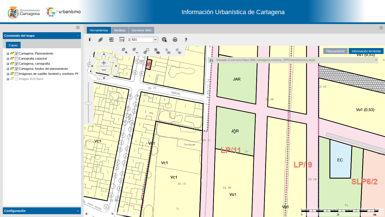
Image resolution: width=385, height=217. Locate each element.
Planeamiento (335, 51)
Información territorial (366, 51)
